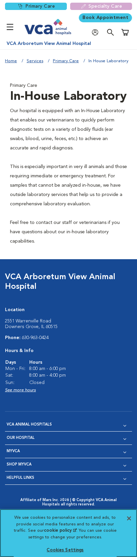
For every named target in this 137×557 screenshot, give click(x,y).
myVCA (13, 451)
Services (35, 61)
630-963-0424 (35, 337)
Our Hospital (21, 438)
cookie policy (60, 530)
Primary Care (40, 6)
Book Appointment (105, 17)
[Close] (129, 518)
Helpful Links (20, 478)
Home (11, 61)
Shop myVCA (19, 464)
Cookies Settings (65, 550)
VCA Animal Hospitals (29, 425)
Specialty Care (105, 6)
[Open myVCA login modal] (96, 32)
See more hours (20, 390)
